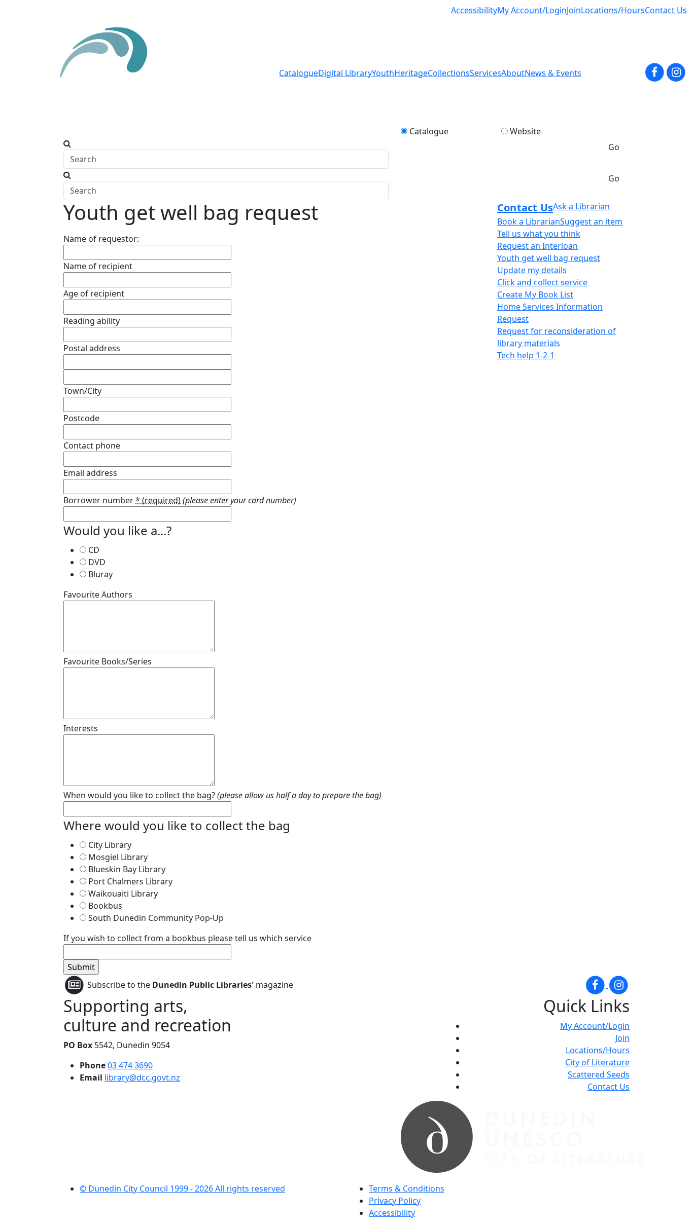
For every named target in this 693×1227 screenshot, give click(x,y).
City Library (109, 844)
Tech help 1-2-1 (526, 355)
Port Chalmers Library (130, 881)
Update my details (532, 270)
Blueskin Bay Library (126, 869)
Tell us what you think (538, 233)
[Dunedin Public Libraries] (107, 72)
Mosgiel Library (118, 857)
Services (485, 73)
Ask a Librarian (581, 206)
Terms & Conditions (406, 1188)
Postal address (91, 348)
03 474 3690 (130, 1065)
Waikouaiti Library (123, 893)
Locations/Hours (613, 10)
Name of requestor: (101, 238)
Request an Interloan (537, 245)
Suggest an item (591, 221)
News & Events (553, 73)
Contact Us (666, 10)
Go (613, 147)
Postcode (81, 418)
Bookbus (105, 905)
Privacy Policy (395, 1200)
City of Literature (597, 1062)
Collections (449, 73)
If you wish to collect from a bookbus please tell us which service (187, 938)
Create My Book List (535, 294)
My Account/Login (532, 10)
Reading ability (91, 320)
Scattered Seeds (599, 1074)
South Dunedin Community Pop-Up (156, 917)
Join (574, 10)
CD (93, 549)
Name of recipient (97, 266)
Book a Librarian (528, 221)
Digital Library (345, 73)
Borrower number (122, 500)
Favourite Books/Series (107, 661)
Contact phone (91, 445)
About (513, 73)
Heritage (411, 73)
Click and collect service (542, 282)
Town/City (82, 390)
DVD (97, 562)
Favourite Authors (97, 594)
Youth (383, 73)
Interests (80, 728)
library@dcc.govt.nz (142, 1077)
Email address (90, 472)
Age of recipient (93, 293)
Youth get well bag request (548, 258)
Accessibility (474, 10)
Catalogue (298, 73)
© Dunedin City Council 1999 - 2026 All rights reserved (182, 1188)
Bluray (100, 574)
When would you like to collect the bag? (139, 795)
